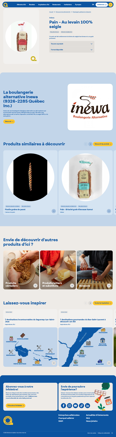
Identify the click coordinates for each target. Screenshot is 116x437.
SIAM (60, 421)
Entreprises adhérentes (69, 415)
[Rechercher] (110, 5)
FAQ (88, 418)
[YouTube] (75, 405)
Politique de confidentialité (104, 433)
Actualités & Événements (97, 415)
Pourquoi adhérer (66, 418)
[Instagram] (69, 405)
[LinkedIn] (87, 405)
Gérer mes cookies (91, 433)
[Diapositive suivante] (90, 144)
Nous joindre (92, 421)
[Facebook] (63, 405)
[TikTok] (81, 405)
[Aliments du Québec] (5, 5)
